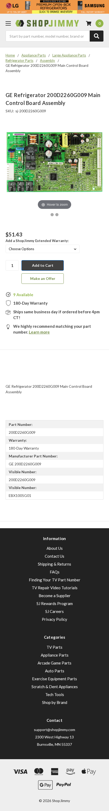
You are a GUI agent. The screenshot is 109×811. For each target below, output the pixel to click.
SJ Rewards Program (55, 603)
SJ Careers (54, 611)
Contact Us (54, 556)
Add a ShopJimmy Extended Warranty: (37, 241)
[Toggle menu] (8, 23)
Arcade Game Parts (54, 663)
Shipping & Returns (54, 564)
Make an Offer (42, 278)
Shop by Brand (54, 702)
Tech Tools (54, 694)
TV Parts (54, 647)
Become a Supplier (55, 595)
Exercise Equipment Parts (54, 678)
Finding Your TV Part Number (54, 579)
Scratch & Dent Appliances (54, 686)
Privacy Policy (54, 619)
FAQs (55, 572)
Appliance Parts (55, 655)
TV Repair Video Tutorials (55, 587)
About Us (55, 548)
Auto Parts (54, 670)
